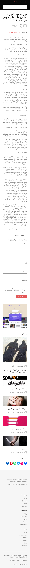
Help (25, 519)
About (25, 498)
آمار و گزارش (17, 32)
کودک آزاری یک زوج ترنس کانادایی (17, 409)
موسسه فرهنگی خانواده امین (19, 1)
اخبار (10, 32)
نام (25, 263)
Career (25, 537)
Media (25, 503)
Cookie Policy (23, 564)
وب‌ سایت (24, 280)
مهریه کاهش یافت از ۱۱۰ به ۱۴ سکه (17, 389)
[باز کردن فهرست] (4, 2)
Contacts (24, 501)
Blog (25, 514)
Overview (24, 506)
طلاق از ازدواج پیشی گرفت (19, 429)
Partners (15, 564)
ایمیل (25, 271)
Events (25, 522)
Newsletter (24, 516)
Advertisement (23, 535)
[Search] (4, 7)
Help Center (23, 524)
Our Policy (11, 560)
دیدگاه (25, 243)
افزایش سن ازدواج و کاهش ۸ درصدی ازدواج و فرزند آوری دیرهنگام (15, 371)
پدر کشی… (24, 449)
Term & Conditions (21, 560)
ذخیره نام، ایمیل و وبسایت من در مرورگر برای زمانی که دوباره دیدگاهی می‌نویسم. (14, 290)
